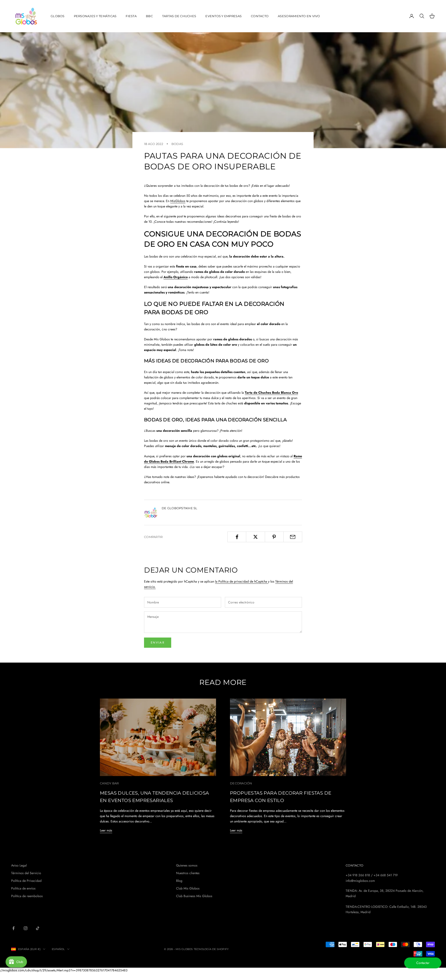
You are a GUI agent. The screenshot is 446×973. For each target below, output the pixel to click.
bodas (177, 144)
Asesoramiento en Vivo (299, 16)
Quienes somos (186, 865)
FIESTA (131, 16)
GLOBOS (58, 16)
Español (58, 949)
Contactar (423, 962)
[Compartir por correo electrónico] (293, 537)
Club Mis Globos (188, 888)
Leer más (106, 830)
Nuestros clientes (188, 873)
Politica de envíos (23, 888)
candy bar (109, 783)
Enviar (157, 642)
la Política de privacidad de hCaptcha (241, 581)
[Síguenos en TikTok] (37, 928)
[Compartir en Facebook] (237, 537)
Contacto (260, 16)
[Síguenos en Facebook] (13, 928)
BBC (149, 16)
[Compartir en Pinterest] (274, 537)
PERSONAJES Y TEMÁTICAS (95, 16)
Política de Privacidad (26, 880)
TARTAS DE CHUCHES (179, 16)
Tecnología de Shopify (211, 949)
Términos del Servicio (26, 873)
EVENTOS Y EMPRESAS (223, 16)
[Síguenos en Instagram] (25, 928)
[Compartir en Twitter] (255, 537)
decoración (241, 783)
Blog (179, 880)
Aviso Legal (19, 865)
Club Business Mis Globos (194, 896)
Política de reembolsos (27, 896)
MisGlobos (177, 201)
